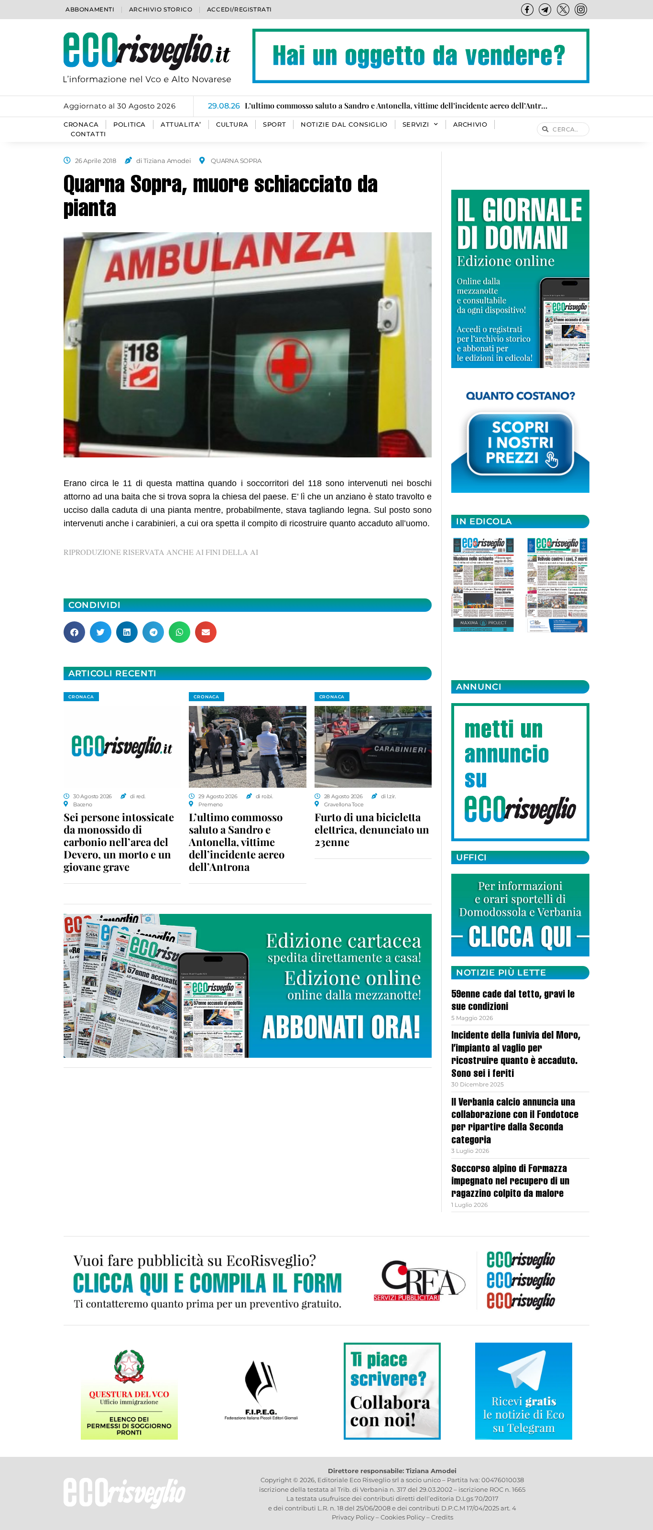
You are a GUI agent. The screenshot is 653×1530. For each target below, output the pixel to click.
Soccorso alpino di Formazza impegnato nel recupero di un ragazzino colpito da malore (510, 1182)
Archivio (470, 124)
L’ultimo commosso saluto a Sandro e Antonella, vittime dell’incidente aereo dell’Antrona (236, 842)
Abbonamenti (90, 9)
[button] (74, 632)
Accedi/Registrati (239, 9)
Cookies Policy (403, 1517)
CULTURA (232, 124)
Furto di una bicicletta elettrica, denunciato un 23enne (372, 829)
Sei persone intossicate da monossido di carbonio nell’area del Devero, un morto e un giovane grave (119, 842)
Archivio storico (161, 9)
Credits (442, 1517)
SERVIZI (416, 124)
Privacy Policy (353, 1517)
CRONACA (81, 124)
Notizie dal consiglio (344, 124)
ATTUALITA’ (181, 124)
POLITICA (129, 124)
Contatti (88, 134)
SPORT (274, 124)
